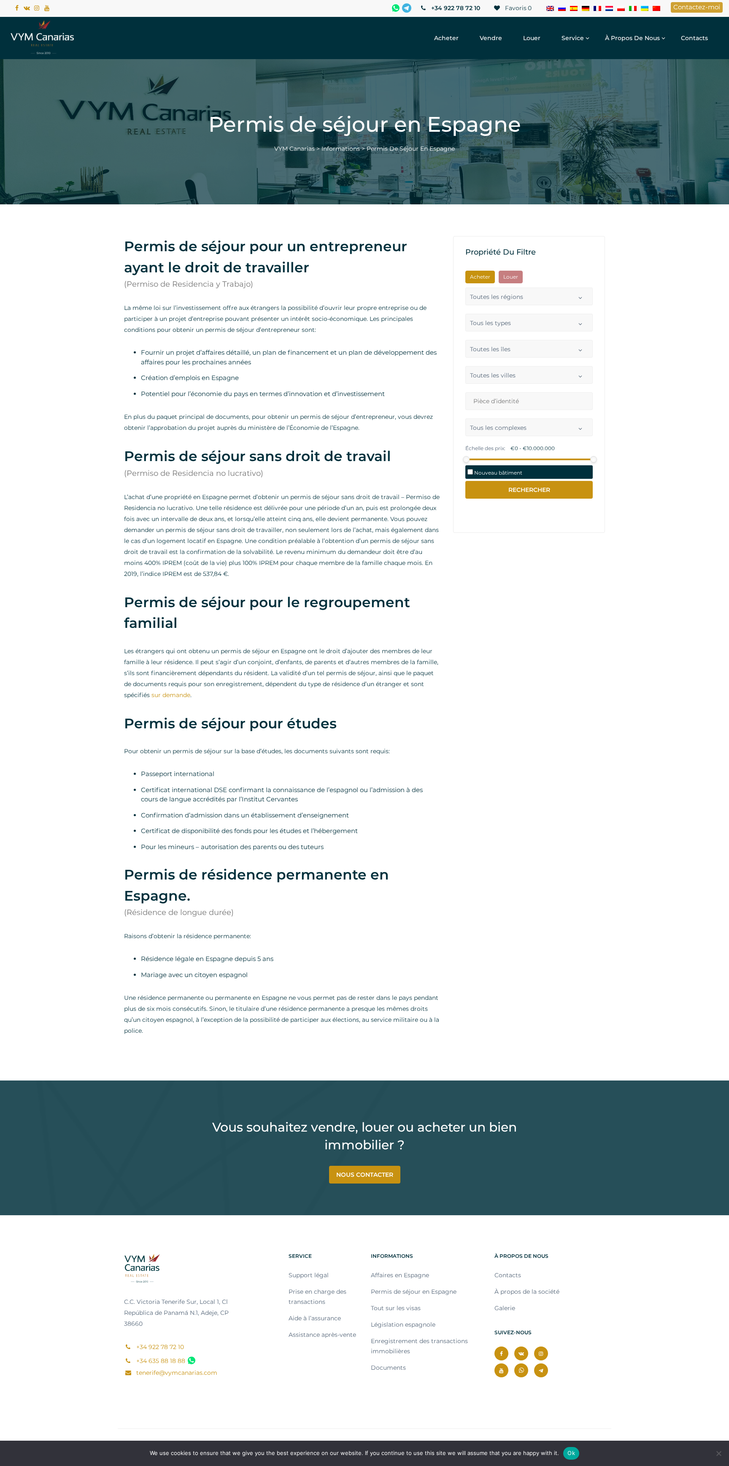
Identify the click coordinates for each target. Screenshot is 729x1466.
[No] (718, 1453)
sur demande (170, 695)
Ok (571, 1453)
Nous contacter (364, 1174)
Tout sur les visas (396, 1308)
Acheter (446, 38)
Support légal (309, 1275)
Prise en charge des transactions (317, 1297)
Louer (531, 38)
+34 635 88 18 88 (160, 1361)
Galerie (504, 1308)
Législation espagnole (403, 1324)
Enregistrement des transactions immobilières (419, 1346)
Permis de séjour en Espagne (413, 1291)
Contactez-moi (696, 7)
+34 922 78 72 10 (454, 8)
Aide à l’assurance (315, 1318)
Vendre (491, 38)
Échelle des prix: (485, 448)
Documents (388, 1367)
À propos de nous (632, 38)
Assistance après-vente (322, 1334)
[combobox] (529, 296)
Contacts (694, 38)
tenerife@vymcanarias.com (176, 1372)
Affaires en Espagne (400, 1275)
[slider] (466, 459)
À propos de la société (526, 1291)
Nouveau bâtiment (497, 473)
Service (573, 38)
